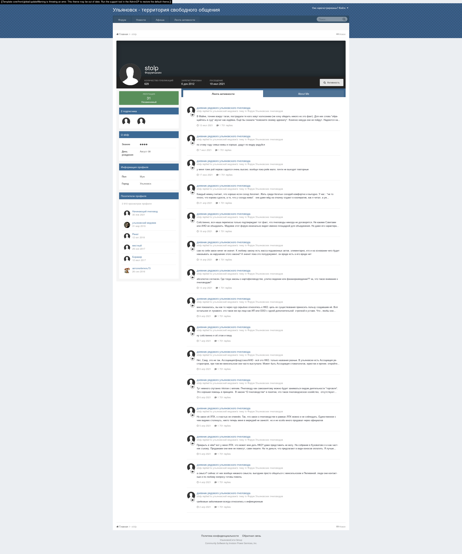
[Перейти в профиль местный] (127, 248)
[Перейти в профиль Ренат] (127, 236)
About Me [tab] (303, 93)
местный (137, 245)
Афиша (160, 19)
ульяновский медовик (144, 222)
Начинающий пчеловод (145, 211)
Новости (141, 19)
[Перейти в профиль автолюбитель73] (127, 270)
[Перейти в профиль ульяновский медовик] (127, 225)
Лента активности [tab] (223, 93)
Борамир (137, 256)
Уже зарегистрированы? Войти (329, 8)
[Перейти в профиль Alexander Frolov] (126, 121)
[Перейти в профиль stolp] (191, 110)
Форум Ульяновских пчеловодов (265, 111)
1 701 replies (226, 125)
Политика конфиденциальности (220, 535)
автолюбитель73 (141, 268)
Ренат (135, 234)
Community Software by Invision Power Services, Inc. (231, 543)
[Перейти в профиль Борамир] (127, 259)
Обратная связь (251, 535)
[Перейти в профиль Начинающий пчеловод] (127, 213)
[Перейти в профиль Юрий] (141, 121)
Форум (122, 19)
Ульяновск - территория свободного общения (166, 9)
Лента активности (184, 19)
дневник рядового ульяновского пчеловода (223, 108)
